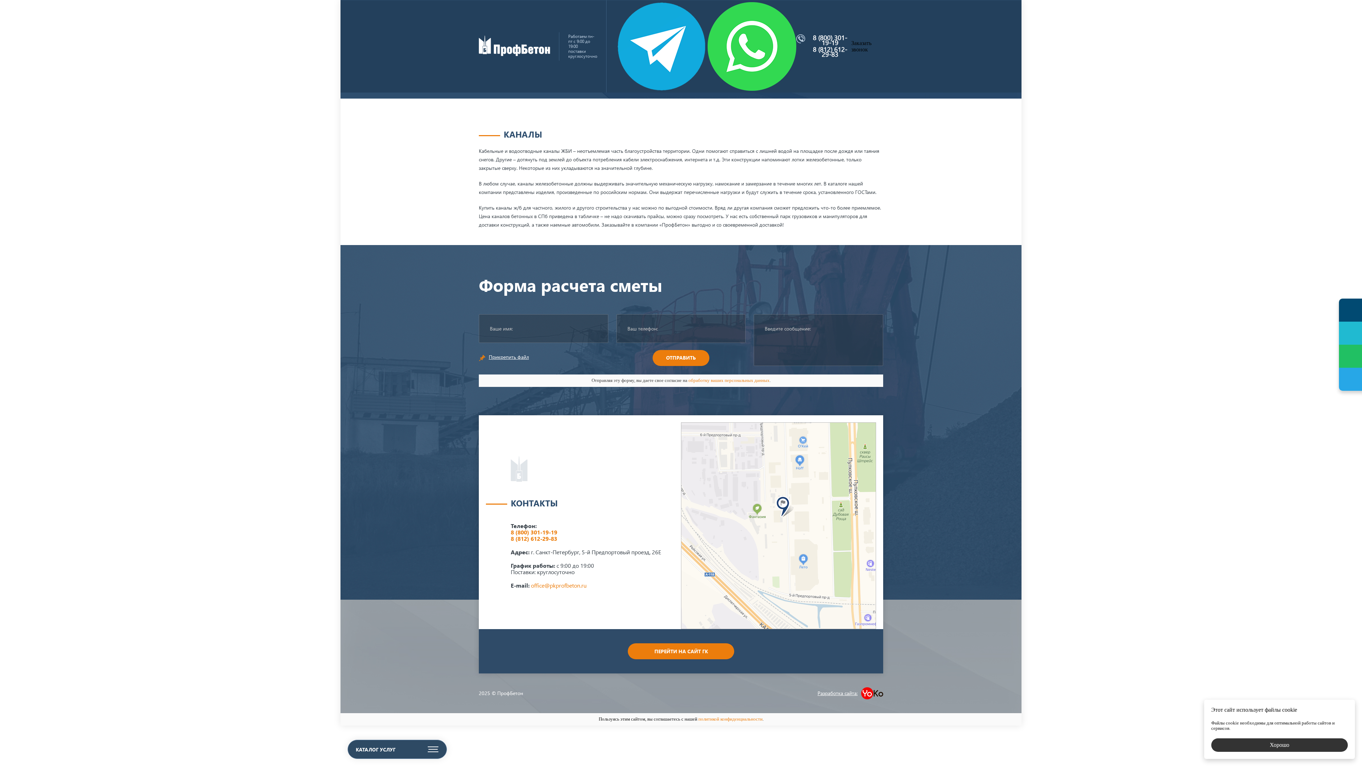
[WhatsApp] (1350, 356)
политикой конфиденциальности (730, 719)
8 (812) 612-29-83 (830, 52)
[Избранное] (1350, 333)
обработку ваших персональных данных (729, 380)
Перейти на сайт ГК (681, 651)
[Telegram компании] (661, 46)
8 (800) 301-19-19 (830, 40)
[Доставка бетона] (514, 54)
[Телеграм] (1350, 379)
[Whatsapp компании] (752, 46)
